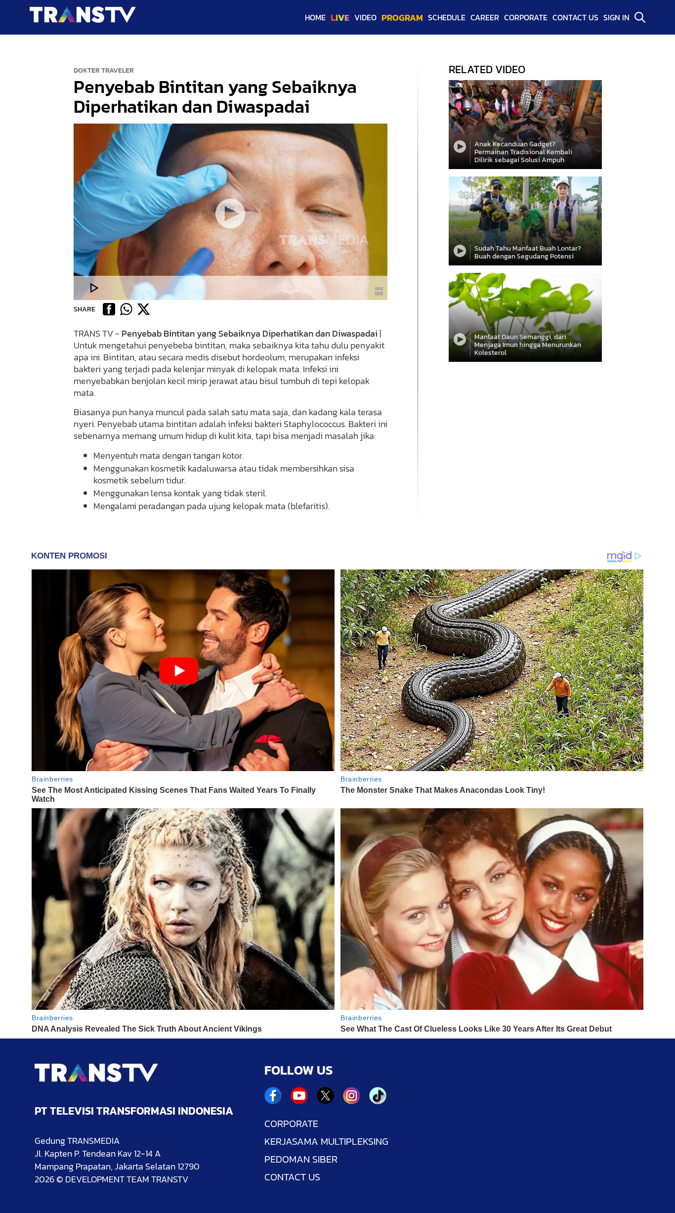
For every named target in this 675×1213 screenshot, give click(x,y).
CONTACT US (292, 1176)
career (484, 17)
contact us (575, 17)
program (402, 17)
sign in (616, 17)
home (315, 17)
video (365, 17)
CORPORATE (291, 1123)
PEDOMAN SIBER (301, 1159)
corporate (526, 17)
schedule (446, 17)
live (340, 17)
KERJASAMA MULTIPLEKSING (326, 1141)
